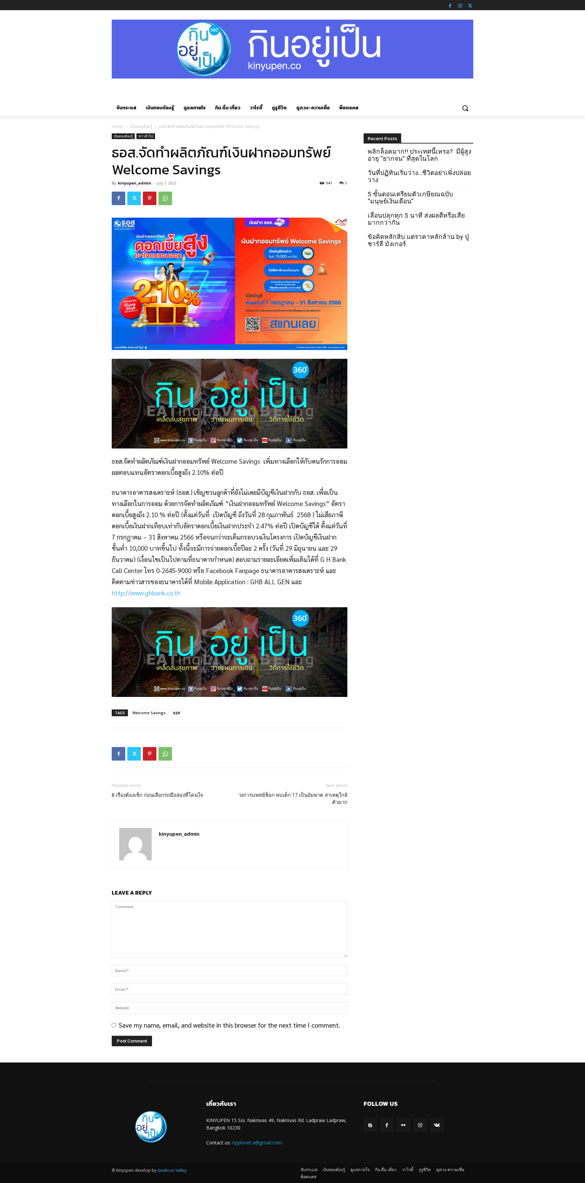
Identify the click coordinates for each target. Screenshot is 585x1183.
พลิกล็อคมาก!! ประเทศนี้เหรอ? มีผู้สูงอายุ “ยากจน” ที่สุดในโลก (419, 155)
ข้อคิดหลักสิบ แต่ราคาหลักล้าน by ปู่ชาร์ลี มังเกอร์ (418, 240)
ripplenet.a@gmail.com (257, 1142)
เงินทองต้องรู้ (141, 126)
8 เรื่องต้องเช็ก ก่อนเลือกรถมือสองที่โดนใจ (157, 795)
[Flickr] (403, 1125)
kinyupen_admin (134, 182)
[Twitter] (470, 5)
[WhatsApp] (165, 198)
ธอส (176, 712)
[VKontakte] (436, 1125)
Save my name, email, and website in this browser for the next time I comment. (229, 1025)
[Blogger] (370, 1125)
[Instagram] (460, 5)
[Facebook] (450, 5)
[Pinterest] (149, 198)
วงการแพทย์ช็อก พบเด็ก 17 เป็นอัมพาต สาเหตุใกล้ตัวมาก (292, 798)
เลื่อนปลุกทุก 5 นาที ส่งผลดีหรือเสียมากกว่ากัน (416, 219)
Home (118, 126)
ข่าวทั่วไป (145, 136)
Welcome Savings (149, 712)
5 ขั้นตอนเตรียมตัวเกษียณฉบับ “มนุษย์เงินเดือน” (410, 198)
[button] (465, 108)
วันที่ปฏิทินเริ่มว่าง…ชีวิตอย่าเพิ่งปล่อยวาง (419, 176)
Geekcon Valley (172, 1170)
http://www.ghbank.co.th (146, 593)
